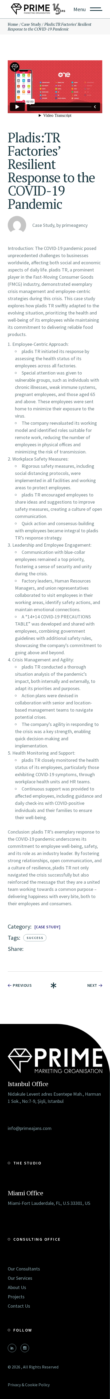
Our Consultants (24, 1269)
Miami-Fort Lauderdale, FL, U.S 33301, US (49, 1203)
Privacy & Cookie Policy (29, 1384)
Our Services (20, 1278)
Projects (16, 1297)
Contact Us (19, 1306)
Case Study (47, 926)
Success (35, 938)
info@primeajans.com (30, 1128)
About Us (17, 1287)
